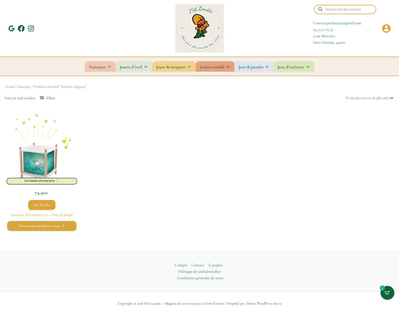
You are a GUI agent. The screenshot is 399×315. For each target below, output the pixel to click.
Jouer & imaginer (171, 67)
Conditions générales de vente (200, 278)
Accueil (10, 87)
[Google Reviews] (11, 28)
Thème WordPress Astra (263, 303)
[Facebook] (21, 28)
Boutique (24, 87)
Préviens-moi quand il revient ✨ (42, 226)
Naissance (97, 67)
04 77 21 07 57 (323, 29)
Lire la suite (42, 205)
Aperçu (42, 178)
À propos (215, 265)
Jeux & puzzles (251, 67)
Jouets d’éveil (131, 67)
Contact (197, 265)
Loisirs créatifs (212, 67)
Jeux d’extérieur (291, 67)
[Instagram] (30, 28)
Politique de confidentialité (199, 271)
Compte (181, 265)
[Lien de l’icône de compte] (386, 28)
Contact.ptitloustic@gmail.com (337, 23)
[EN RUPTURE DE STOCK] (42, 149)
